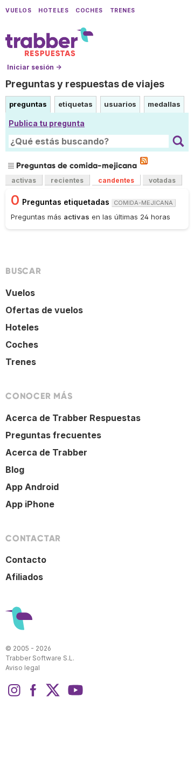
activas (23, 180)
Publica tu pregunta (47, 123)
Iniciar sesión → (34, 67)
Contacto (25, 559)
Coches (88, 10)
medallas (164, 104)
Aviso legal (22, 668)
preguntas (28, 104)
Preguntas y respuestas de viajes (84, 83)
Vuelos (18, 10)
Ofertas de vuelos (44, 310)
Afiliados (24, 576)
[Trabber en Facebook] (33, 695)
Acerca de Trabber (46, 452)
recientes (67, 180)
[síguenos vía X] (52, 695)
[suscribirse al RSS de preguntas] (144, 160)
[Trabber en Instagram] (14, 695)
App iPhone (29, 504)
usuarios (120, 104)
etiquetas (75, 104)
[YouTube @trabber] (74, 695)
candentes (116, 180)
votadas (162, 180)
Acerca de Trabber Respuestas (73, 417)
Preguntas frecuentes (53, 435)
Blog (14, 469)
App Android (32, 486)
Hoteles (53, 10)
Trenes (122, 10)
